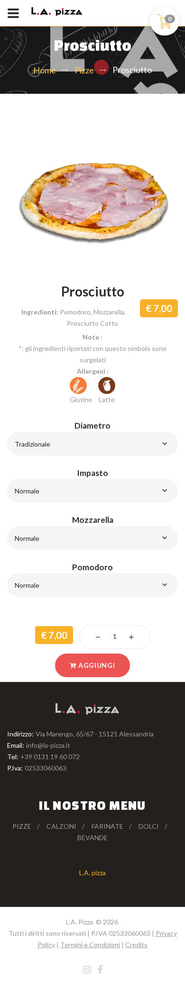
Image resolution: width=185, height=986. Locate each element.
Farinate (107, 826)
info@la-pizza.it (48, 745)
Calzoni (61, 826)
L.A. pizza (92, 873)
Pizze (84, 70)
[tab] (92, 615)
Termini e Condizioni (90, 945)
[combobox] (92, 444)
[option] (92, 198)
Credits (136, 945)
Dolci (149, 826)
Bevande (92, 838)
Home (44, 70)
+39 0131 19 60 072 (50, 757)
